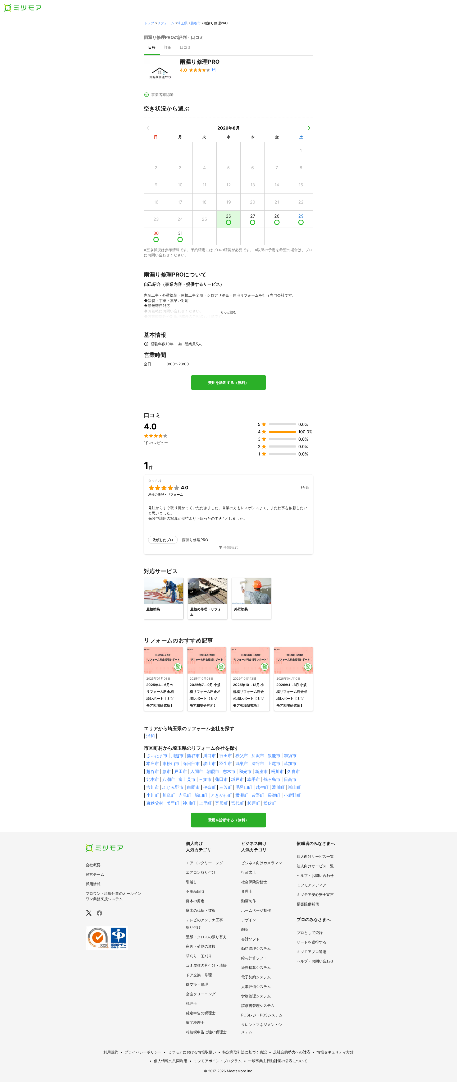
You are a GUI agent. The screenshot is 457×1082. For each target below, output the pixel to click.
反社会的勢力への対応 (291, 1052)
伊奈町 (209, 787)
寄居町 (221, 803)
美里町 (173, 803)
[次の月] (309, 128)
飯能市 (274, 755)
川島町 (168, 795)
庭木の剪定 (195, 901)
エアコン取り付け (201, 872)
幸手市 (253, 779)
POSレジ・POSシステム (261, 1015)
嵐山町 (294, 787)
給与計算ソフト (254, 958)
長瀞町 (274, 795)
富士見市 (187, 779)
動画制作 (248, 901)
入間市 (196, 771)
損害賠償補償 (308, 904)
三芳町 (225, 787)
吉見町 (185, 795)
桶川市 (277, 771)
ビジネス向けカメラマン (261, 862)
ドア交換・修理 (199, 975)
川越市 (177, 755)
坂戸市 (237, 779)
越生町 (262, 787)
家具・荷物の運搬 (201, 946)
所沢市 (258, 755)
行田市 (225, 755)
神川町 (189, 803)
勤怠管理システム (256, 948)
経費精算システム (256, 967)
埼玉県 (182, 23)
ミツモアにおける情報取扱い (192, 1052)
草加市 (290, 763)
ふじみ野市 (173, 787)
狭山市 (209, 763)
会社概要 (93, 865)
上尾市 (274, 763)
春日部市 (191, 763)
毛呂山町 (243, 787)
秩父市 (241, 755)
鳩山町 (201, 795)
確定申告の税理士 (201, 1013)
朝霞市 (213, 771)
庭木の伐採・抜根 (201, 910)
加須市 (290, 755)
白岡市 (193, 787)
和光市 (245, 771)
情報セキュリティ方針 (335, 1052)
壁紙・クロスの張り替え (206, 936)
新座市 (261, 771)
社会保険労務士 (254, 882)
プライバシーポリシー (143, 1052)
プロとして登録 (310, 932)
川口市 (209, 755)
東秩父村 (154, 803)
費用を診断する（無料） (228, 382)
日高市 (290, 779)
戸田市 (180, 771)
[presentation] (152, 47)
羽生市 (225, 763)
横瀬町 (241, 795)
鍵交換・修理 (197, 984)
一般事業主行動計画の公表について (277, 1060)
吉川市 (152, 787)
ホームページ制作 (256, 910)
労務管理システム (256, 996)
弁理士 (246, 891)
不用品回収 (195, 891)
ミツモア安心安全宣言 (315, 894)
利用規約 (110, 1052)
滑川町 (278, 787)
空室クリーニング (201, 994)
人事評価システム (256, 986)
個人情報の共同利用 (170, 1060)
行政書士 (248, 872)
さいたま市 (156, 755)
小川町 (152, 795)
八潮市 (168, 779)
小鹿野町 (292, 795)
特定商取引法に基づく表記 (244, 1052)
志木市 (229, 771)
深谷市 (258, 763)
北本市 (152, 779)
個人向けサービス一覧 (315, 856)
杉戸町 (253, 803)
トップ (149, 23)
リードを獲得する (311, 942)
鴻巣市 (241, 763)
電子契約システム (256, 977)
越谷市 (195, 23)
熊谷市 (193, 755)
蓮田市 (221, 779)
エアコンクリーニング (204, 862)
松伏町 (269, 803)
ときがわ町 (221, 795)
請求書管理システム (258, 1005)
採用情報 (93, 884)
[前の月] (148, 128)
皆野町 (258, 795)
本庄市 (152, 763)
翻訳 (245, 929)
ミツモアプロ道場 (311, 951)
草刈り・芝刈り (199, 956)
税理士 (191, 1003)
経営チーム (95, 874)
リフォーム (165, 23)
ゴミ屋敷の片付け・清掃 (206, 965)
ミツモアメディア (311, 885)
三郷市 (205, 779)
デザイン (248, 920)
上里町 (205, 803)
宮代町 (237, 803)
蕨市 (166, 771)
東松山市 (170, 763)
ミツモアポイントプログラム (218, 1060)
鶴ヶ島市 (271, 779)
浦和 (150, 736)
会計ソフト (250, 939)
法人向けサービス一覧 (315, 866)
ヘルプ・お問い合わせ (315, 875)
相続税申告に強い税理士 (206, 1032)
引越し (191, 882)
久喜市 (293, 771)
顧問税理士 (195, 1022)
